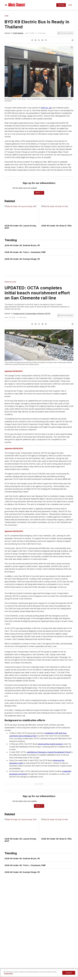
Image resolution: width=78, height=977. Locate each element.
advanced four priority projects (50, 744)
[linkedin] (36, 40)
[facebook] (32, 40)
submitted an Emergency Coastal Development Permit (49, 752)
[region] (39, 973)
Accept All (69, 972)
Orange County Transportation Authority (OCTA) (31, 314)
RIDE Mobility (18, 33)
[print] (72, 40)
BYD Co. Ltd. (46, 108)
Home (6, 16)
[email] (46, 40)
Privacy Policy (8, 973)
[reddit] (42, 40)
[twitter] (39, 40)
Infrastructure (10, 282)
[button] (6, 5)
